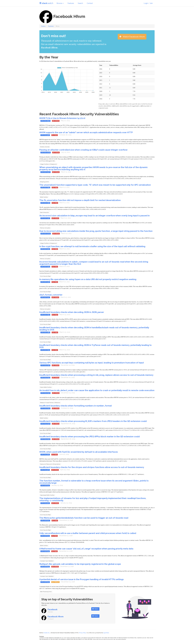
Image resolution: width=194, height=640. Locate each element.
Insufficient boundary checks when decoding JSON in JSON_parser (71, 312)
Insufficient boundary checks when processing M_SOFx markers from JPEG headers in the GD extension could (93, 421)
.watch (47, 3)
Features (70, 3)
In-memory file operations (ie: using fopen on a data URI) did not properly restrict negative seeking (87, 279)
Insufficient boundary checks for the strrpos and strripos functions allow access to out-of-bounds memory (91, 467)
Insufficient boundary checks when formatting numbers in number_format (75, 406)
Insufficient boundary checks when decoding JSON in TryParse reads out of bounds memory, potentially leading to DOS (95, 346)
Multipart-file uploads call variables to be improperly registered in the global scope (80, 564)
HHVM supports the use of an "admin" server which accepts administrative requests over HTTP (86, 132)
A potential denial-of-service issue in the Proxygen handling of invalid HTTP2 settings (81, 579)
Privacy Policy (82, 632)
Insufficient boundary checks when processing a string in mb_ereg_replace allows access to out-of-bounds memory (96, 375)
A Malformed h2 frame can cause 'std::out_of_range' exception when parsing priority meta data (86, 548)
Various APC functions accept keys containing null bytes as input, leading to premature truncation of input (91, 362)
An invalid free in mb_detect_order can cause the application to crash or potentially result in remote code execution (96, 390)
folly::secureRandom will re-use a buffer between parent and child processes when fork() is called (87, 533)
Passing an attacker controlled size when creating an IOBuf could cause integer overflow (83, 150)
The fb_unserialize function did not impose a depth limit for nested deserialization (80, 200)
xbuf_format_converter (50, 295)
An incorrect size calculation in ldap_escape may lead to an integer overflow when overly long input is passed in (94, 215)
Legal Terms (106, 632)
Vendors (43, 26)
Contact (90, 3)
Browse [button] (60, 3)
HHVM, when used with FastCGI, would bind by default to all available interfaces (78, 452)
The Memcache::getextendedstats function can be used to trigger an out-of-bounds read (83, 518)
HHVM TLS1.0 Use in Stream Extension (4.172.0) (62, 118)
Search (80, 3)
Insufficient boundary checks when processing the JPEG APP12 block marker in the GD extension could (89, 436)
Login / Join (148, 3)
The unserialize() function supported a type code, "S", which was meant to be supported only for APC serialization (95, 185)
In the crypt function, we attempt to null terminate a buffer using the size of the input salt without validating (92, 246)
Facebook (51, 26)
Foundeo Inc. (47, 632)
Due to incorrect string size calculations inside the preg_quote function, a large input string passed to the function (95, 231)
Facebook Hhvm (55, 616)
